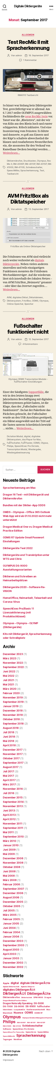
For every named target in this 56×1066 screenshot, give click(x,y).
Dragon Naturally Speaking (17, 1003)
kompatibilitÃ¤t (19, 1010)
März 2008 (10, 880)
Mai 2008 (9, 875)
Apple (6, 983)
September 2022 (13, 667)
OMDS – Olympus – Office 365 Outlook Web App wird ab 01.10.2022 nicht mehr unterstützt (27, 516)
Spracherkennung (29, 170)
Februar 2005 (11, 919)
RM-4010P (30, 164)
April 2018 (9, 745)
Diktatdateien (36, 297)
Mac (48, 1009)
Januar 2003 (11, 958)
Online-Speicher (15, 304)
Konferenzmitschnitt (36, 1009)
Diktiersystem (14, 300)
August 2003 (11, 949)
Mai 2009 (9, 853)
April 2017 (9, 780)
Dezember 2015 (13, 797)
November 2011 (12, 823)
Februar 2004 (11, 932)
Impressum (8, 1059)
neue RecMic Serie (36, 116)
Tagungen (7, 1039)
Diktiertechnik (26, 997)
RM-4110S (20, 167)
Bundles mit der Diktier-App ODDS (24, 505)
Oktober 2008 (11, 867)
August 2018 (11, 727)
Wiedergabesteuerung (18, 452)
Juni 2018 (9, 736)
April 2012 (9, 819)
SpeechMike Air (9, 1036)
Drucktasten (30, 160)
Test (42, 170)
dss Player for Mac (31, 439)
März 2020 (10, 688)
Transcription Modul (17, 449)
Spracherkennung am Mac (19, 487)
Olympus (41, 160)
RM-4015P (41, 164)
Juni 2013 (9, 810)
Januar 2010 (11, 845)
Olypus (44, 442)
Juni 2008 (9, 871)
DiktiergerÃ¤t (14, 993)
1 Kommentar (30, 60)
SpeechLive (31, 1032)
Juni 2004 (9, 927)
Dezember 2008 (13, 858)
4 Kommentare (30, 344)
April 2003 (9, 953)
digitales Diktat (20, 297)
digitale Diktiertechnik (11, 987)
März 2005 (10, 914)
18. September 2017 (39, 55)
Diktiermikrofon (14, 160)
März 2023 (9, 658)
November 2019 (13, 697)
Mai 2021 (8, 684)
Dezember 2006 (13, 893)
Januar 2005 (11, 923)
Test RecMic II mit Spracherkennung (28, 45)
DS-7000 (8, 1006)
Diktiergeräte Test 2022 (18, 548)
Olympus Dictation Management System (37, 1018)
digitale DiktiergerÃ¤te (35, 983)
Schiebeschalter (34, 167)
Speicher (28, 304)
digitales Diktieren (27, 987)
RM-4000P (18, 164)
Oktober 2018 (11, 719)
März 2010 (9, 840)
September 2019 (13, 701)
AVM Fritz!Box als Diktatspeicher (28, 199)
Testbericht (13, 173)
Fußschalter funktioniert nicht (27, 329)
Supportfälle (36, 392)
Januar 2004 (11, 936)
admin (19, 55)
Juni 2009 (9, 849)
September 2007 (13, 888)
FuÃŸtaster (26, 442)
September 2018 (13, 723)
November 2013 (13, 806)
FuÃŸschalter (13, 442)
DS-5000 (39, 1003)
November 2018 (13, 714)
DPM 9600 (38, 997)
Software (7, 1029)
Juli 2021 (8, 680)
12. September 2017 (39, 339)
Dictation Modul (15, 436)
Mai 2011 (8, 832)
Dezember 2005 (13, 901)
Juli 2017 (8, 771)
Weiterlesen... (11, 153)
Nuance (18, 1012)
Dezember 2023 (13, 654)
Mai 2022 (8, 675)
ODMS (35, 300)
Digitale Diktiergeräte (28, 6)
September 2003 (13, 945)
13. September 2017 (39, 209)
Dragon (47, 997)
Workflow (17, 1039)
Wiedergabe (34, 449)
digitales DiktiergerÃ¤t (19, 989)
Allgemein (28, 34)
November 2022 (13, 662)
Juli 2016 (8, 793)
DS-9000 (19, 1006)
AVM (9, 297)
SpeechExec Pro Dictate (27, 446)
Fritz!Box (26, 300)
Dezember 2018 (13, 710)
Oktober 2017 (11, 758)
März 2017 (9, 784)
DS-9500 (31, 1006)
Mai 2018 (8, 740)
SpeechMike (13, 170)
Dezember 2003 (13, 940)
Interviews (7, 1009)
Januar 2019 (11, 706)
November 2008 (13, 862)
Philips (10, 446)
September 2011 (13, 827)
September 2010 (13, 836)
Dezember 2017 (13, 749)
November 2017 (13, 754)
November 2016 (13, 788)
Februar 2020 (11, 693)
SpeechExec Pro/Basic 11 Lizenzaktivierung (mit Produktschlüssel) (18, 612)
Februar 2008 (11, 884)
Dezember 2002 (13, 962)
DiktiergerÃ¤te (38, 994)
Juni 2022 (9, 671)
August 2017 (11, 767)
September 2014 (13, 801)
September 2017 (13, 762)
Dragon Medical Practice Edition (15, 1001)
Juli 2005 (9, 910)
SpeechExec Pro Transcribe (13, 1032)
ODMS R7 (38, 1013)
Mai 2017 (8, 775)
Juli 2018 (8, 732)
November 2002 (13, 966)
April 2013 (9, 814)
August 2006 (11, 897)
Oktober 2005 (11, 906)
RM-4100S (7, 1026)
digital (27, 436)
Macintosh (7, 1013)
